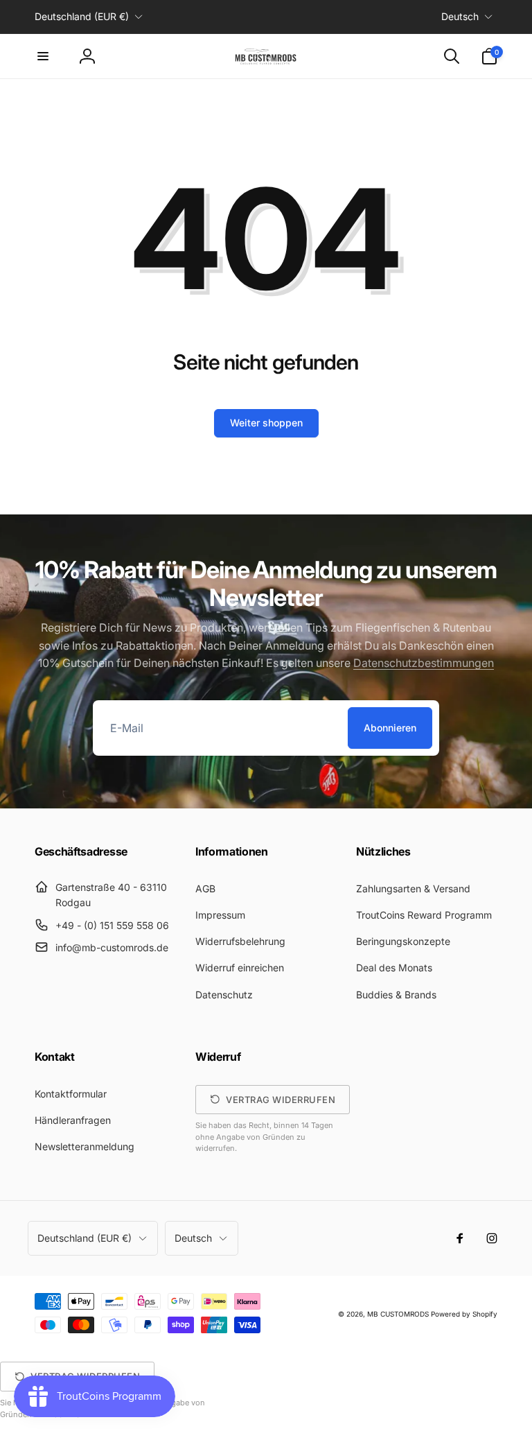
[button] (43, 56)
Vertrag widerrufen (280, 1099)
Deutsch (460, 16)
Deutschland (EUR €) (82, 16)
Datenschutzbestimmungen (423, 663)
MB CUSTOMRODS (398, 1314)
